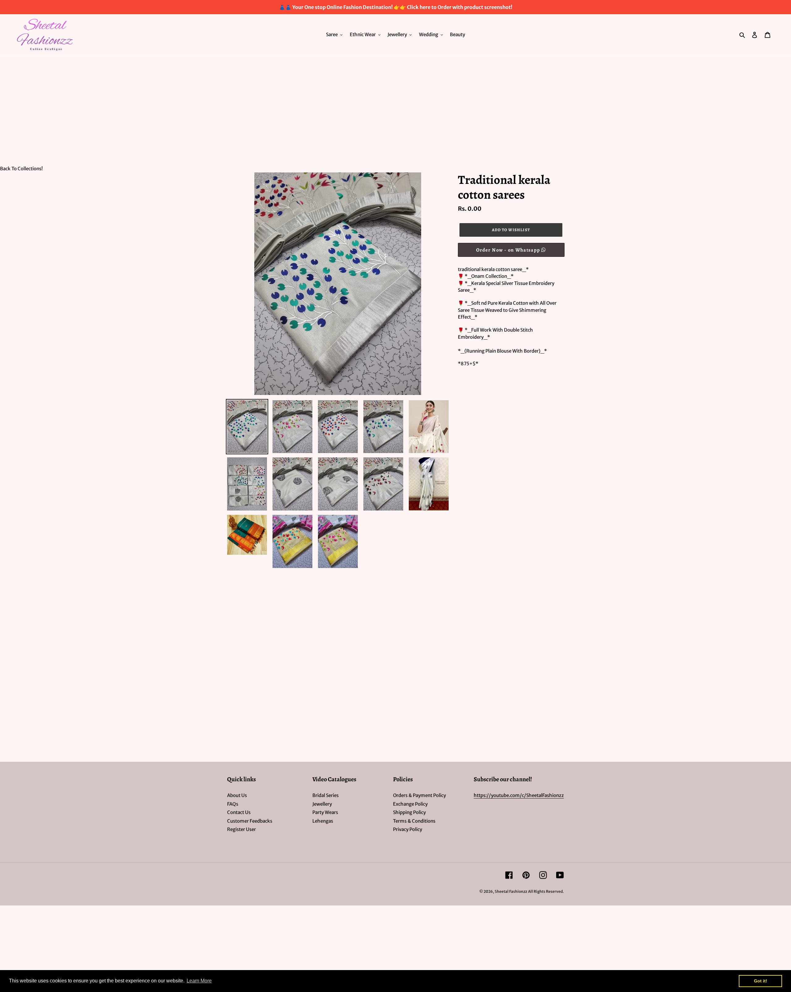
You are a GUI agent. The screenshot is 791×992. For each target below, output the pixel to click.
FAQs (232, 804)
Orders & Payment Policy (419, 795)
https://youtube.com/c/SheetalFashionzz (519, 795)
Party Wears (325, 812)
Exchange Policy (410, 804)
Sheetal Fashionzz (511, 891)
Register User (241, 829)
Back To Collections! (21, 169)
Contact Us (239, 812)
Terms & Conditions (414, 821)
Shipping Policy (409, 812)
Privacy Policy (407, 829)
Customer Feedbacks (249, 821)
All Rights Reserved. (546, 891)
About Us (237, 795)
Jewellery (322, 804)
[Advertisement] (395, 102)
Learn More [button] (199, 980)
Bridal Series (325, 795)
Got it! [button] (760, 980)
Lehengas (322, 821)
